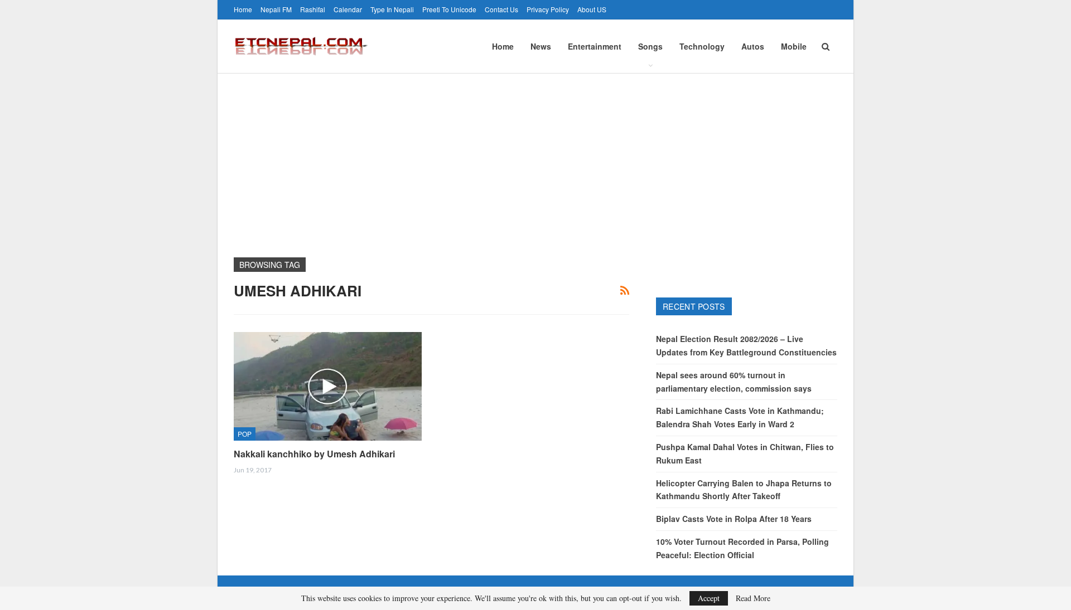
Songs (650, 46)
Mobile (794, 46)
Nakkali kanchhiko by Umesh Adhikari (314, 453)
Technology (702, 46)
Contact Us (501, 9)
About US (591, 9)
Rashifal (312, 9)
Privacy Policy (548, 9)
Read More (753, 598)
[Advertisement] (535, 157)
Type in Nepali (392, 9)
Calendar (348, 9)
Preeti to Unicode (449, 9)
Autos (752, 46)
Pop (245, 433)
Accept (709, 598)
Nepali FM (276, 9)
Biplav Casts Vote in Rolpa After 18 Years (734, 518)
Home (243, 9)
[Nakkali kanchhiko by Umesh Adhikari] (328, 386)
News (540, 46)
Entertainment (594, 46)
